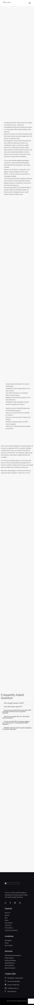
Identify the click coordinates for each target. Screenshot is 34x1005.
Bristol (7, 943)
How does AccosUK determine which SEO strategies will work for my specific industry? (16, 711)
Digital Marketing (10, 963)
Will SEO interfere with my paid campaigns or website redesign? (17, 728)
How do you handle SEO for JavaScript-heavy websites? (16, 717)
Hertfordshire (9, 945)
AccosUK (13, 1001)
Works (6, 920)
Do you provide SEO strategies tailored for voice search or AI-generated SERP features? (16, 722)
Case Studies (8, 923)
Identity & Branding (10, 960)
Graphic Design (9, 958)
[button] (17, 703)
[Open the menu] (30, 3)
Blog (6, 918)
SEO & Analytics (9, 965)
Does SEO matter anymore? (13, 707)
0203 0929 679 (11, 992)
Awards (7, 915)
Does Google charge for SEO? (14, 703)
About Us (7, 913)
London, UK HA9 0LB (13, 985)
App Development (10, 968)
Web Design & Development (13, 955)
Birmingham (8, 940)
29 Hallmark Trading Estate (15, 978)
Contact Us (8, 925)
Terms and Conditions (11, 930)
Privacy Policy (9, 928)
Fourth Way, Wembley (13, 981)
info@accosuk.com (13, 988)
